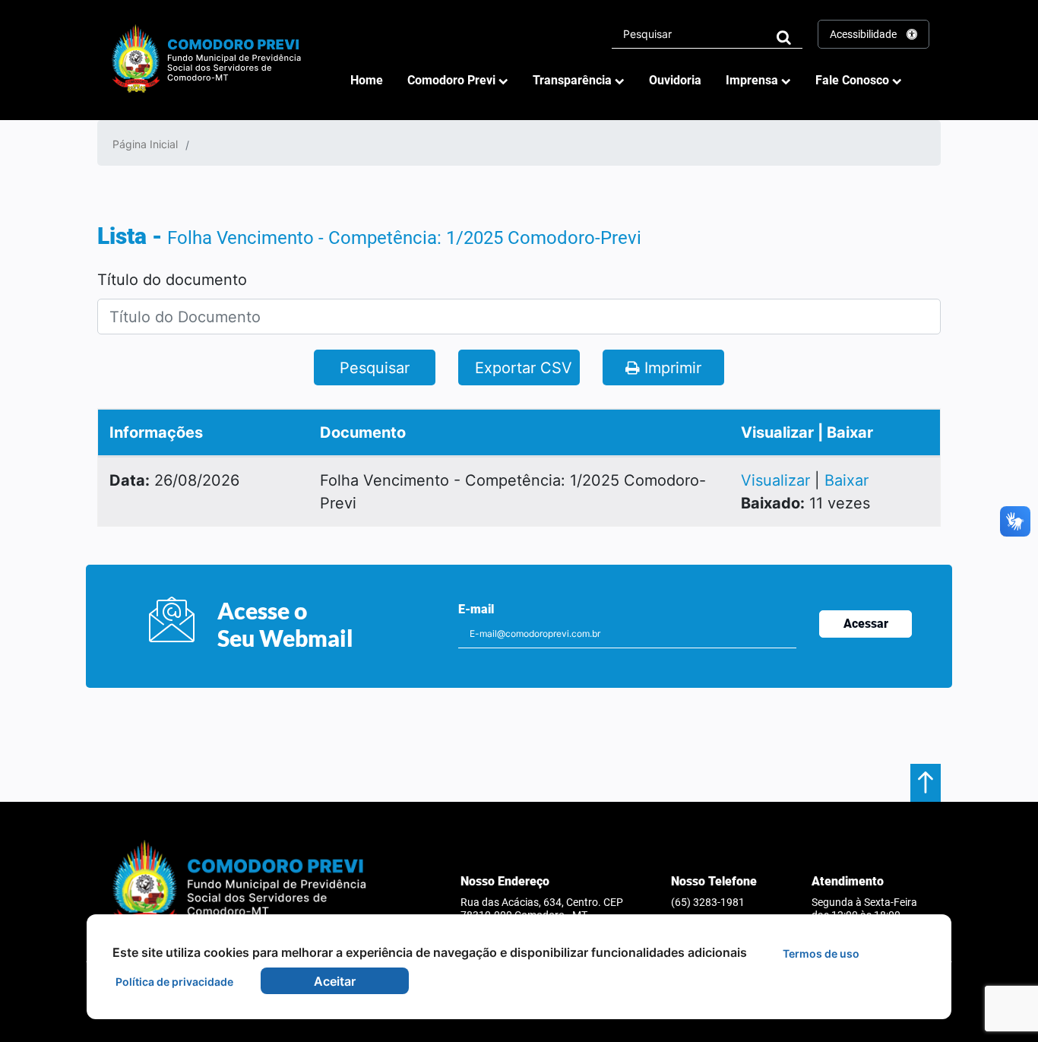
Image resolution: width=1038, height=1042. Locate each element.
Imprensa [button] (753, 80)
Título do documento (172, 280)
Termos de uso (821, 953)
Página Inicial (145, 144)
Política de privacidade (174, 981)
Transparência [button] (574, 80)
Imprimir (670, 368)
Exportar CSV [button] (521, 368)
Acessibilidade (864, 34)
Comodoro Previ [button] (452, 80)
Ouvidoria (675, 80)
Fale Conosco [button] (853, 80)
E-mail (476, 609)
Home (366, 80)
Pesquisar (375, 368)
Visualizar (778, 480)
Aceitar (335, 981)
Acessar (865, 623)
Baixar (846, 480)
